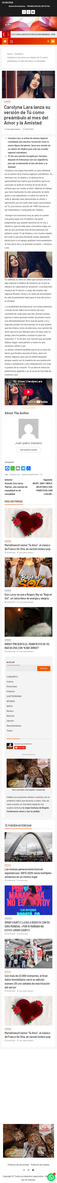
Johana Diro (23, 880)
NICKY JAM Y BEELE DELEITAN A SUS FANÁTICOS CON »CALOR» (42, 487)
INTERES (11, 701)
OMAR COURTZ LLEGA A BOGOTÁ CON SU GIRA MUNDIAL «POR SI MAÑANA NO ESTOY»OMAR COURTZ (27, 926)
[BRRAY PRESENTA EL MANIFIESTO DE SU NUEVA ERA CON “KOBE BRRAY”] (28, 622)
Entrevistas (12, 686)
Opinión (10, 721)
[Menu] (11, 41)
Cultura (10, 681)
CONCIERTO (12, 677)
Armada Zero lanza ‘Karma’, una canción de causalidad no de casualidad (16, 487)
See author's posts (28, 450)
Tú (41, 474)
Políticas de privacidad (18, 1165)
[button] (11, 41)
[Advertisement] (28, 1086)
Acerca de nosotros (17, 6)
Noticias (10, 716)
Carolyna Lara (15, 474)
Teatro (10, 730)
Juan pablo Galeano (13, 129)
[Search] (48, 41)
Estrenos (7, 101)
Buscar (11, 662)
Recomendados (14, 726)
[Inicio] (5, 41)
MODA (10, 706)
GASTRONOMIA (14, 696)
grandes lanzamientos (30, 474)
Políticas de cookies (40, 1165)
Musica (10, 711)
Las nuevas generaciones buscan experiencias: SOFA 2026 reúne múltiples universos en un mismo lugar (28, 873)
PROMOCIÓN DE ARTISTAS (38, 6)
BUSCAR (43, 668)
